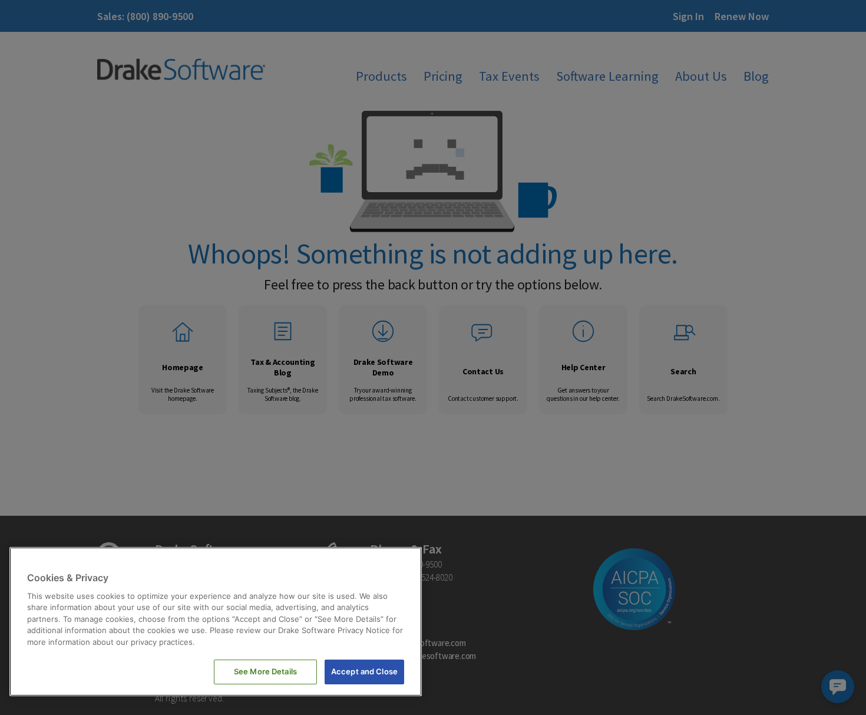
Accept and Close (364, 671)
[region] (215, 621)
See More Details (265, 671)
